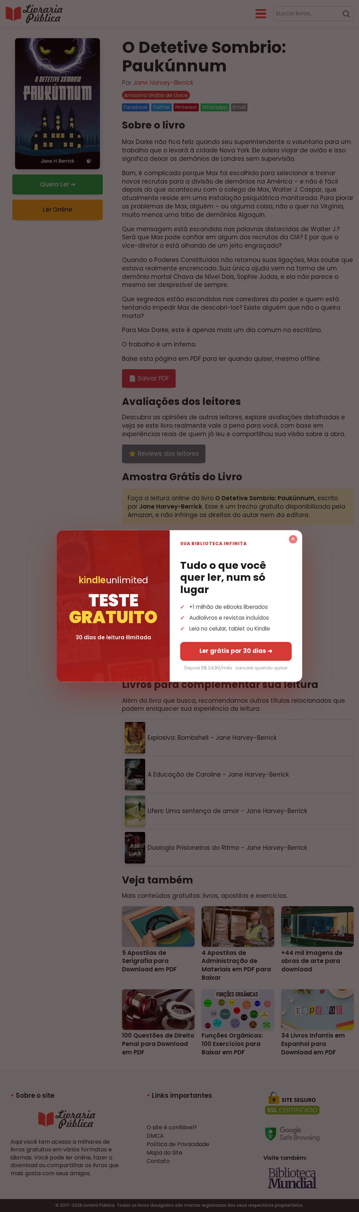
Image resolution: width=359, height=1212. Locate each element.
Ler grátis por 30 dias (235, 651)
